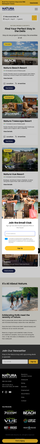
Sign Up (20, 248)
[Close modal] (35, 192)
